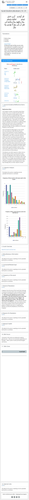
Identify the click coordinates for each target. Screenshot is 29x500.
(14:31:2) (6, 78)
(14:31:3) (6, 85)
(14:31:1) (6, 71)
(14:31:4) (6, 93)
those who (6, 88)
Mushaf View (25, 4)
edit (4, 106)
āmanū (6, 94)
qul (5, 73)
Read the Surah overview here (9, 249)
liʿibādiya (6, 80)
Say (5, 74)
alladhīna (6, 87)
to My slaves (7, 81)
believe (6, 96)
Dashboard (14, 4)
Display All (9, 4)
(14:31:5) (6, 100)
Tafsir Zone (19, 4)
